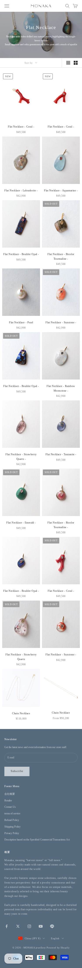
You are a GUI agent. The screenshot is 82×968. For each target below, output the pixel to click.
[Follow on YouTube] (40, 926)
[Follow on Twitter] (18, 926)
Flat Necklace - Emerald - (21, 522)
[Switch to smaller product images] (76, 62)
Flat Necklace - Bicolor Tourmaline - (60, 256)
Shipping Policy (12, 826)
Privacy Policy (11, 833)
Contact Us (10, 806)
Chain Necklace (21, 713)
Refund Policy (11, 820)
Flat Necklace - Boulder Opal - (21, 254)
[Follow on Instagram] (29, 926)
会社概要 (9, 793)
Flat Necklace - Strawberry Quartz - (21, 456)
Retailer (8, 800)
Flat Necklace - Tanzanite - (60, 454)
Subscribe (17, 771)
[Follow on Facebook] (6, 926)
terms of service (12, 813)
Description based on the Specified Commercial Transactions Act (37, 839)
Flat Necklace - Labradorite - (21, 190)
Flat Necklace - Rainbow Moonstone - (61, 388)
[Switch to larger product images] (68, 62)
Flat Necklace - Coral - (21, 126)
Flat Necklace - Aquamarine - (61, 190)
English (55, 938)
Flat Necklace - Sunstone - (60, 322)
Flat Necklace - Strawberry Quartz (21, 656)
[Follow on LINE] (52, 926)
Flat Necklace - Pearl (21, 322)
